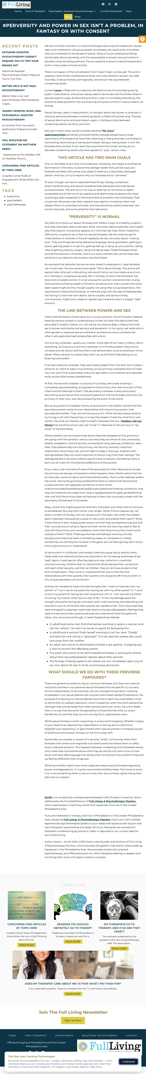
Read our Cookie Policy (90, 1066)
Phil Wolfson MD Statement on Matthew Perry (19, 145)
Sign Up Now (73, 1020)
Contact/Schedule (111, 11)
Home (18, 11)
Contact (131, 1035)
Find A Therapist (35, 11)
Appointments (64, 1035)
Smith (48, 797)
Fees (128, 11)
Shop (78, 16)
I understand (128, 1061)
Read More (26, 945)
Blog (68, 16)
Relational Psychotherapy (99, 1035)
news (57, 90)
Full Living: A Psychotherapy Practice (112, 801)
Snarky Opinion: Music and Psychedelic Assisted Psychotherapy (21, 115)
